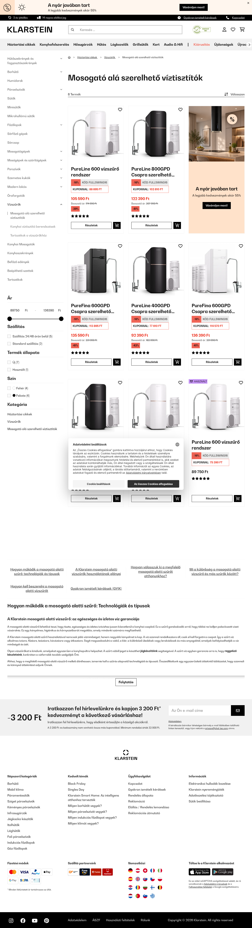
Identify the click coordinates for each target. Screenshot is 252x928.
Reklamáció (136, 801)
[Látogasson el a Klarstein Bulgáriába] (145, 887)
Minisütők (14, 107)
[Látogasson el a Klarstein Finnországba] (152, 887)
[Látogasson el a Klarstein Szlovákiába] (145, 879)
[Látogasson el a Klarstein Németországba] (130, 870)
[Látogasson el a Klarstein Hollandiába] (130, 896)
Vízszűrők (14, 204)
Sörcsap (13, 142)
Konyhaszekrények (20, 253)
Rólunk (145, 920)
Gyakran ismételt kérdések (200, 17)
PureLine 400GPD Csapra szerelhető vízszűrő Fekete (151, 308)
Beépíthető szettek (20, 271)
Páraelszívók (16, 89)
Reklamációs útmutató (144, 813)
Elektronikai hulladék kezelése (210, 783)
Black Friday (76, 783)
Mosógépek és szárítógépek (26, 160)
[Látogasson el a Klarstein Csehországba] (152, 879)
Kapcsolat (238, 17)
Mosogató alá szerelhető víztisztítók (27, 215)
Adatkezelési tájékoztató (206, 795)
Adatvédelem (175, 721)
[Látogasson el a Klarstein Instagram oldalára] (11, 920)
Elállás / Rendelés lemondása (148, 807)
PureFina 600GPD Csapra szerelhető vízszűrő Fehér (212, 308)
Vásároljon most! (194, 7)
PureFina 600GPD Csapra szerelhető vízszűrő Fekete (91, 308)
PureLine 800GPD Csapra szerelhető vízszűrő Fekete (151, 172)
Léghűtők (13, 831)
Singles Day (76, 789)
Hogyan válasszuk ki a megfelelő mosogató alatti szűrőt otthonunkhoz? (155, 571)
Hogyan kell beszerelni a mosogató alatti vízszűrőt (37, 588)
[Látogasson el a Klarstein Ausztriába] (138, 870)
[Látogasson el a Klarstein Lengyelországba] (160, 879)
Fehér (21, 388)
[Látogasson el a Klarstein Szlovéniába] (145, 896)
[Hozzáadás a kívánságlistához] (120, 110)
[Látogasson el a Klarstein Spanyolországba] (130, 879)
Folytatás (126, 682)
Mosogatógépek (18, 151)
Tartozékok (15, 279)
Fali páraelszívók (19, 836)
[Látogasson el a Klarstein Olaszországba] (160, 870)
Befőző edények (18, 262)
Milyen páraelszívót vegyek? (87, 811)
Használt (20, 369)
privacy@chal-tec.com (216, 728)
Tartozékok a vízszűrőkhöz (28, 235)
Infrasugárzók (17, 813)
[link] (96, 134)
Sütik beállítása (199, 801)
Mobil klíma (15, 789)
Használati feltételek (120, 920)
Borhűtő (12, 72)
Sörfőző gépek (17, 134)
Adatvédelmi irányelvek (215, 884)
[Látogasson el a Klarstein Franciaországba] (152, 870)
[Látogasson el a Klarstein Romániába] (138, 887)
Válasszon (238, 94)
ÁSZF (96, 920)
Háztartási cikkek (19, 414)
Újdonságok (223, 44)
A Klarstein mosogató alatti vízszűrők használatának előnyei (96, 571)
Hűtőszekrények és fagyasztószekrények (22, 61)
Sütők (11, 98)
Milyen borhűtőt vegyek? (85, 806)
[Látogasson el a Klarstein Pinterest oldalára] (46, 920)
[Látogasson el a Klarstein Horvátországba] (130, 887)
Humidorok (15, 81)
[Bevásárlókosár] (242, 29)
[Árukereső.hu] (202, 29)
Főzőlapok (14, 125)
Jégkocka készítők (20, 819)
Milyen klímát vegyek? (83, 823)
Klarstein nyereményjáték (206, 789)
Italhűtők (13, 825)
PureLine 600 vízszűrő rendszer (95, 172)
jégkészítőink (149, 650)
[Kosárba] (117, 225)
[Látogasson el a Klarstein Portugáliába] (138, 896)
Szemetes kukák (18, 178)
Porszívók (14, 169)
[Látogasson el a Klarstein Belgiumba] (160, 887)
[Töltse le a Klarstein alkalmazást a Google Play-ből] (223, 872)
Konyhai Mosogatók (21, 244)
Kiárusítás (202, 44)
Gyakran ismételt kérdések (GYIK (96, 588)
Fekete (22, 395)
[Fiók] (224, 29)
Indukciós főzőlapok (21, 842)
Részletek (91, 225)
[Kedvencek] (233, 29)
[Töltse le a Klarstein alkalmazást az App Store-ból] (199, 872)
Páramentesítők (18, 795)
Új (16, 362)
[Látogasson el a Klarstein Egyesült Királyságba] (138, 879)
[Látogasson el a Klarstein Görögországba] (152, 896)
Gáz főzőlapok (17, 848)
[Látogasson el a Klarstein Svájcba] (145, 870)
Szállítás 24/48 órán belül (32, 336)
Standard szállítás (27, 343)
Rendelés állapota (140, 795)
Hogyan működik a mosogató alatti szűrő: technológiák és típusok (37, 571)
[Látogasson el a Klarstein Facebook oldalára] (23, 920)
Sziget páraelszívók (21, 801)
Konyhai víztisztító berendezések (33, 226)
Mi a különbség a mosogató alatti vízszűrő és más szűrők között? (214, 571)
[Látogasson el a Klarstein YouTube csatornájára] (34, 920)
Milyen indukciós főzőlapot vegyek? (92, 817)
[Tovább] (249, 45)
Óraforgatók (16, 195)
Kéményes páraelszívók (23, 807)
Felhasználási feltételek (200, 887)
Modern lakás (17, 187)
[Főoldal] (72, 57)
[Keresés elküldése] (72, 29)
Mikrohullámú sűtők (21, 116)
